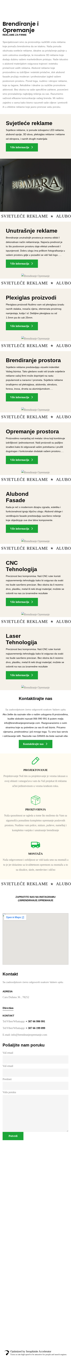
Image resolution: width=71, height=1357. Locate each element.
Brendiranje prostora (33, 360)
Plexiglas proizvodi (31, 298)
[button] (22, 147)
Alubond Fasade (17, 497)
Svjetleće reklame (29, 123)
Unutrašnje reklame (31, 231)
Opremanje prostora (32, 431)
